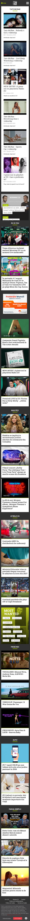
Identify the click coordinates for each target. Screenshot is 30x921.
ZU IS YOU (15, 223)
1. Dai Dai (6, 618)
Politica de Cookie (10, 903)
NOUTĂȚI (15, 410)
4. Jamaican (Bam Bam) (11, 627)
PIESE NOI (15, 647)
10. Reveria (15, 640)
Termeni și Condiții (22, 903)
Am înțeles (18, 918)
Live (4, 3)
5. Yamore (6, 632)
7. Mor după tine (8, 636)
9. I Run (5, 640)
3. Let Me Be (7, 623)
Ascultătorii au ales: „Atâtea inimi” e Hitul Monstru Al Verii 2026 (14, 210)
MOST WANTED (11, 612)
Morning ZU (15, 198)
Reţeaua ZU (16, 899)
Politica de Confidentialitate (16, 901)
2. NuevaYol (17, 618)
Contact (23, 899)
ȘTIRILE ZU (15, 516)
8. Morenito (21, 636)
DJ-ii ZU (7, 899)
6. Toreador (17, 632)
